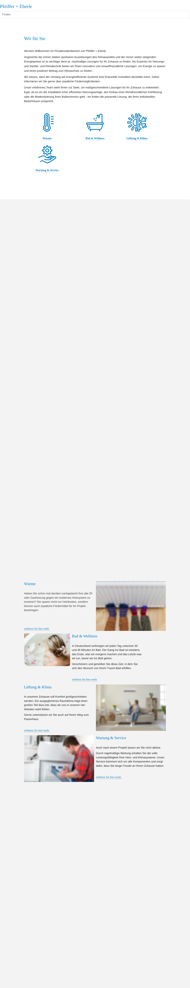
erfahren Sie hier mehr (37, 628)
